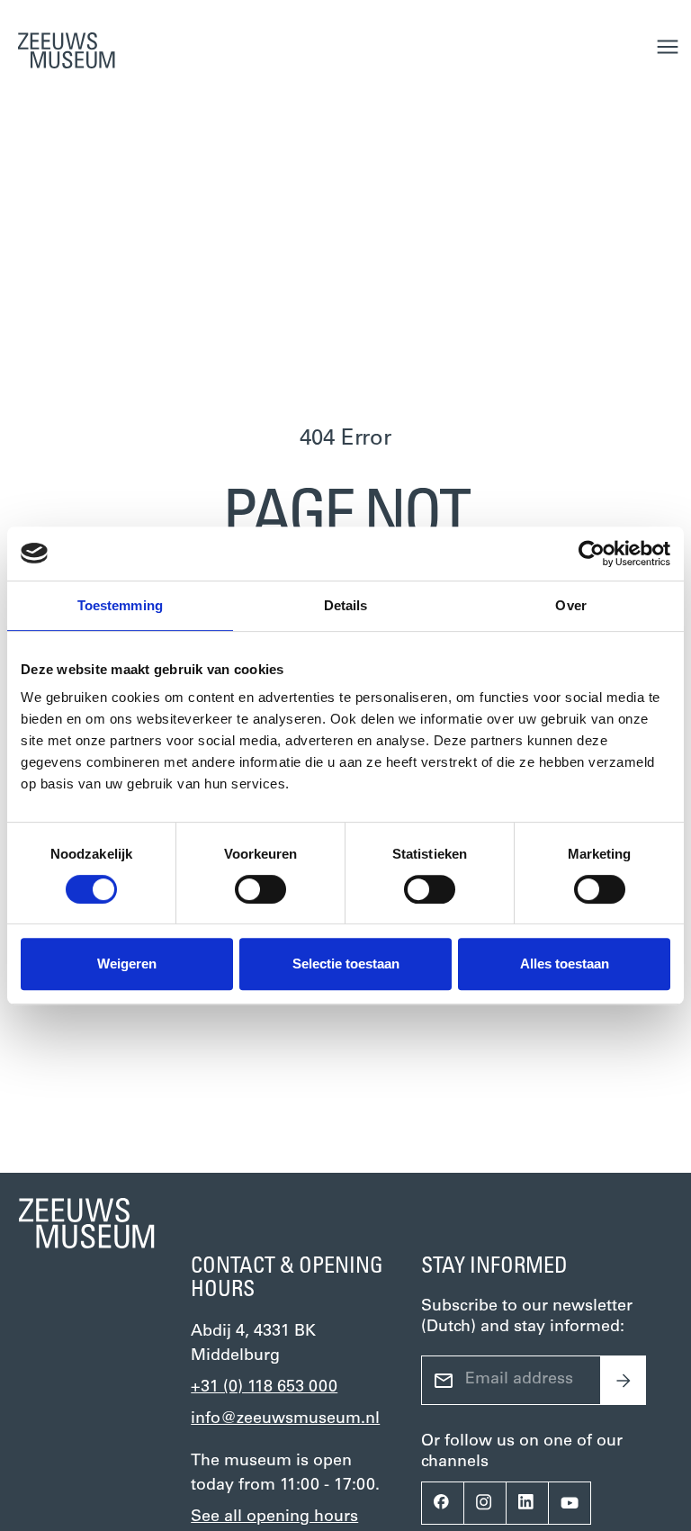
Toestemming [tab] (120, 605)
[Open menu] (667, 46)
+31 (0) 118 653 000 (264, 1388)
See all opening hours (274, 1517)
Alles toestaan (564, 963)
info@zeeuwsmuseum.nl (285, 1419)
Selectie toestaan (345, 963)
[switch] (260, 889)
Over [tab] (570, 605)
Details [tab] (346, 605)
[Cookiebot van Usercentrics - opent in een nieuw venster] (591, 553)
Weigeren (127, 963)
